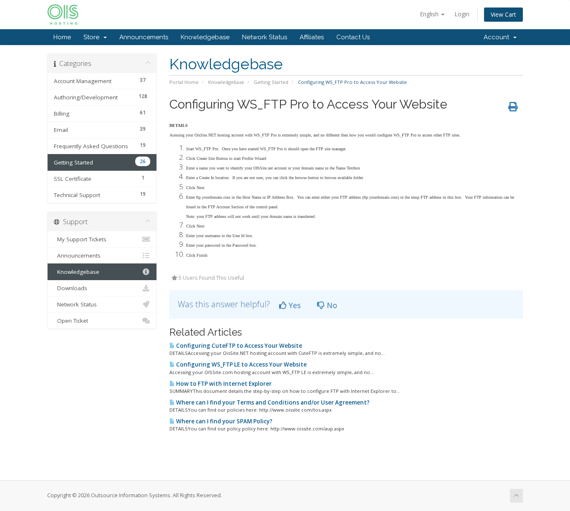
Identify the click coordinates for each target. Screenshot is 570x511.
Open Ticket (71, 320)
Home (62, 37)
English (430, 14)
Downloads (70, 288)
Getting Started (271, 82)
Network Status (264, 37)
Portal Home (184, 82)
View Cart (503, 14)
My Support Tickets (80, 239)
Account (498, 37)
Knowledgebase (205, 37)
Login (461, 14)
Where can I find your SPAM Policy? (223, 421)
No (331, 305)
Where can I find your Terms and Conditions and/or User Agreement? (272, 402)
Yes (294, 305)
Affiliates (312, 37)
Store (93, 37)
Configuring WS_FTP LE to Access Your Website (241, 364)
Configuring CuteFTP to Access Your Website (238, 345)
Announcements (143, 37)
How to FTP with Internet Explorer (223, 383)
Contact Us (353, 37)
